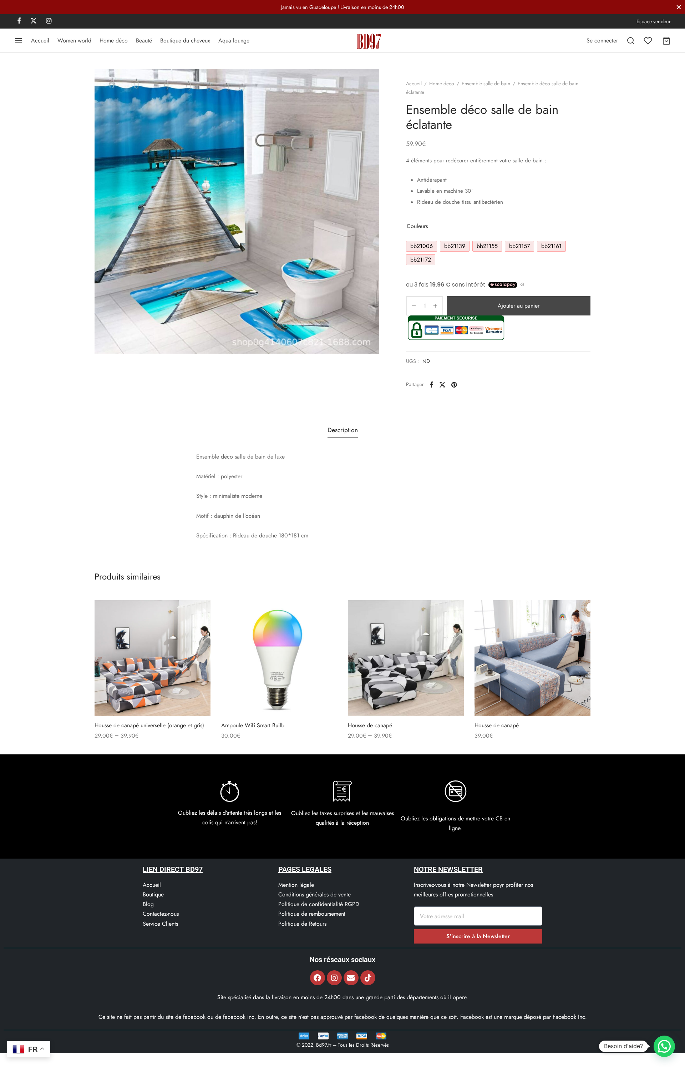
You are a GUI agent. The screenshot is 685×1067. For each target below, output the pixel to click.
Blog (148, 904)
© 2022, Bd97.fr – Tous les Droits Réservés (342, 1044)
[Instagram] (48, 21)
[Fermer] (678, 7)
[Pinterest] (454, 384)
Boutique (153, 894)
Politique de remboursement (311, 914)
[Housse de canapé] (406, 658)
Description (343, 430)
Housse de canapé (370, 725)
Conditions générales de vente (314, 894)
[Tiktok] (367, 977)
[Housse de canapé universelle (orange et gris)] (152, 658)
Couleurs (417, 226)
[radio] (421, 246)
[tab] (343, 430)
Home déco (114, 40)
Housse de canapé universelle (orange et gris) (149, 725)
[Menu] (18, 40)
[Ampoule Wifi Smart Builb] (279, 658)
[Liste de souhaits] (649, 40)
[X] (33, 21)
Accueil (40, 40)
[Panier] (666, 40)
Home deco (441, 83)
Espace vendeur (653, 21)
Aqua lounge (233, 40)
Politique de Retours (302, 924)
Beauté (144, 40)
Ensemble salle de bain (486, 83)
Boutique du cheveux (185, 40)
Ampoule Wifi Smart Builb (252, 725)
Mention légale (296, 885)
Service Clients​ (160, 924)
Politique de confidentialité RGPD (318, 904)
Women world (74, 40)
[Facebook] (19, 21)
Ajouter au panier (518, 306)
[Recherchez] (630, 40)
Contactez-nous (161, 914)
